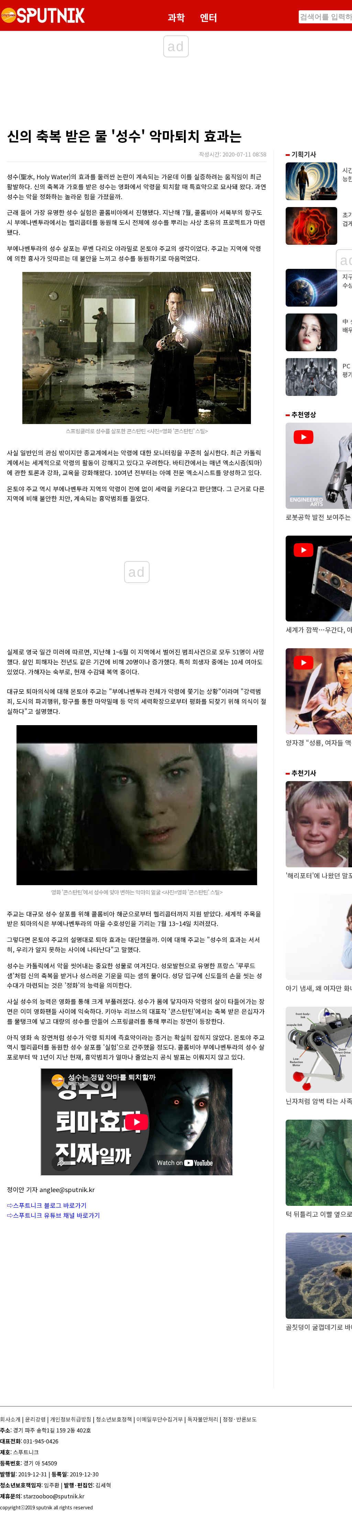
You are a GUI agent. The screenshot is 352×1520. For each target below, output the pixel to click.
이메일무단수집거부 (159, 1419)
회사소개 (10, 1419)
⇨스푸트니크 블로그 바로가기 (47, 1205)
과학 (176, 17)
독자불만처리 (202, 1419)
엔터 (208, 17)
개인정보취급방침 (70, 1419)
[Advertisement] (140, 94)
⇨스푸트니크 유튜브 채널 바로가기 (53, 1215)
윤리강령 (35, 1419)
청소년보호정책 (114, 1419)
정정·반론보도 (240, 1419)
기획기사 (303, 154)
